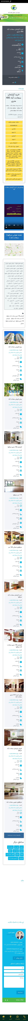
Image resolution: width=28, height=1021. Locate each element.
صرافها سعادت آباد (11, 108)
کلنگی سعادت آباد (10, 854)
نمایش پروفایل (19, 958)
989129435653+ (14, 942)
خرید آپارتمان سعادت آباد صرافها (15, 596)
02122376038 (5, 1)
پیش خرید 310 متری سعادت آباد (16, 696)
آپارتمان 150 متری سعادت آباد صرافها (14, 646)
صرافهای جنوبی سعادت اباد (14, 802)
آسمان (21, 847)
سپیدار (21, 851)
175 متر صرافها (17, 495)
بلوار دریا (16, 847)
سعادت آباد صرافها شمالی (16, 110)
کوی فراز (21, 858)
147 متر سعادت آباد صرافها (17, 318)
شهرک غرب (15, 851)
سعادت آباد (13, 105)
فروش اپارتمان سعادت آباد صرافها (14, 750)
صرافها (10, 851)
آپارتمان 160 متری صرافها (15, 447)
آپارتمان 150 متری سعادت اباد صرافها (15, 316)
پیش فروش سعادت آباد (15, 399)
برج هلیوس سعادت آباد (15, 347)
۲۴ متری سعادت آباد (13, 858)
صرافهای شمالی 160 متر (15, 547)
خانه (26, 18)
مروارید (17, 854)
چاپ (13, 82)
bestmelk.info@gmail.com (13, 949)
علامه (22, 854)
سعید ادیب (11, 932)
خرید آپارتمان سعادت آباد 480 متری (13, 98)
